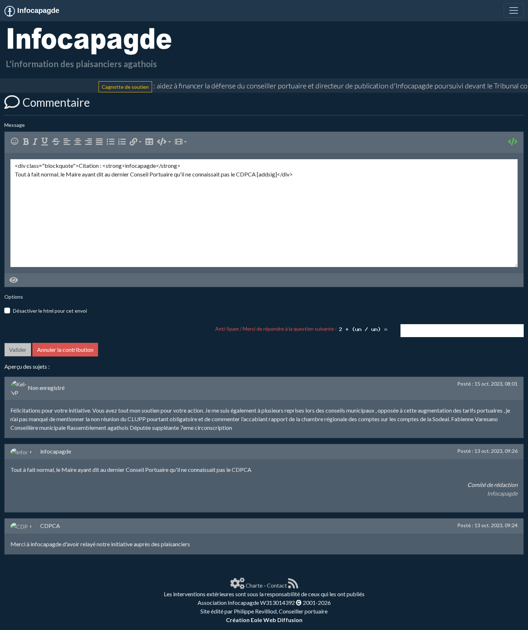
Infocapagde (502, 493)
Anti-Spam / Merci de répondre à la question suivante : (277, 329)
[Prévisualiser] (14, 280)
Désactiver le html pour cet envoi (50, 311)
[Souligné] (46, 141)
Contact (277, 585)
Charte (254, 585)
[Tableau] (150, 141)
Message (14, 125)
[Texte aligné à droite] (90, 141)
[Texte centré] (79, 141)
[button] (136, 141)
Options (13, 297)
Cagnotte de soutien (116, 86)
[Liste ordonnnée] (123, 141)
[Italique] (36, 141)
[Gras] (27, 141)
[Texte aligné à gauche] (68, 141)
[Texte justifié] (101, 141)
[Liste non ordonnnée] (112, 141)
